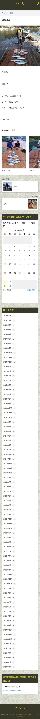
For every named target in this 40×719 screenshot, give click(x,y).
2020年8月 (8, 648)
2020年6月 (8, 658)
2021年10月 (9, 584)
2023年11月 (9, 468)
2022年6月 (8, 547)
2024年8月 (8, 427)
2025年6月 (8, 380)
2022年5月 (8, 551)
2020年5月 (8, 662)
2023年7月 (8, 487)
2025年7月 (8, 376)
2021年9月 (8, 588)
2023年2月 (8, 510)
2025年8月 (8, 371)
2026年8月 (8, 316)
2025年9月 (8, 367)
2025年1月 (8, 404)
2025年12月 (9, 353)
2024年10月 (9, 417)
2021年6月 (8, 602)
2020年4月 (8, 667)
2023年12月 (9, 464)
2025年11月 (9, 357)
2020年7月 (8, 653)
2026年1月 (8, 348)
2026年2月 (8, 344)
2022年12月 (9, 519)
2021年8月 (8, 593)
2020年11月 (9, 634)
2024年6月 (8, 436)
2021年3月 (8, 616)
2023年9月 (8, 477)
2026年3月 (8, 339)
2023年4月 (8, 500)
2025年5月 (8, 385)
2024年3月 (8, 450)
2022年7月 (8, 542)
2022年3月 (8, 561)
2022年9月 (8, 533)
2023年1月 (8, 514)
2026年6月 (8, 325)
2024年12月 (9, 408)
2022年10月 (9, 528)
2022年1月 (8, 570)
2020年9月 (8, 644)
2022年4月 (8, 556)
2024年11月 (9, 413)
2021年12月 (9, 574)
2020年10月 (9, 639)
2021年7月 (8, 597)
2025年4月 (8, 390)
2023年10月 (9, 473)
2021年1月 (8, 625)
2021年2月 (8, 621)
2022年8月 (8, 537)
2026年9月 (31, 290)
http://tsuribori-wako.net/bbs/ (13, 691)
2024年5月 (8, 440)
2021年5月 (8, 607)
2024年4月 (8, 445)
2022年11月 (9, 524)
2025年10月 (9, 362)
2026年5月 (8, 330)
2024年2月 (8, 454)
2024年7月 (8, 431)
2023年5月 (8, 496)
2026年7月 (8, 320)
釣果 (13, 130)
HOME (21, 707)
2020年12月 (9, 630)
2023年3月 (8, 505)
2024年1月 (8, 459)
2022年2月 (8, 565)
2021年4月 (8, 611)
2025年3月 (8, 394)
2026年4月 (8, 334)
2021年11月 (9, 579)
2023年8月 (8, 482)
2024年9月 (8, 422)
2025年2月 (8, 399)
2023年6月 (8, 491)
